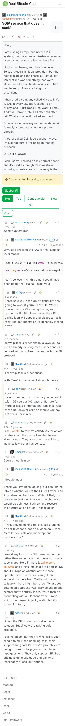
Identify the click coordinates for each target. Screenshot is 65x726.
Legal (6, 692)
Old (31, 205)
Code (6, 712)
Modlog (8, 685)
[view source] (33, 37)
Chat (7, 213)
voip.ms (8, 566)
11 (6, 36)
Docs (6, 706)
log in (26, 179)
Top (18, 198)
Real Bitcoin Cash (23, 4)
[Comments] (57, 27)
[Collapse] (6, 222)
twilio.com (47, 562)
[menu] (59, 3)
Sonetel (15, 431)
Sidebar (9, 190)
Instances (9, 699)
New (54, 198)
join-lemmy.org (12, 719)
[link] (13, 36)
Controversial (36, 198)
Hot (7, 198)
